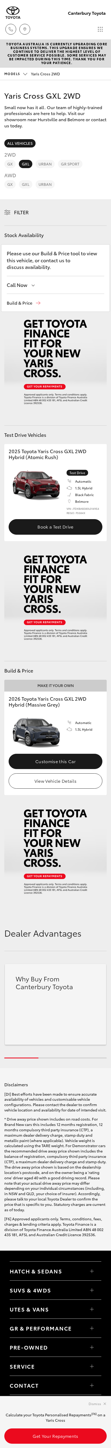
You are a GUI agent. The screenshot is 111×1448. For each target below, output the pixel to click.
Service (22, 1366)
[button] (23, 303)
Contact (24, 1385)
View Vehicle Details (55, 781)
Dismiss (95, 1403)
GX (10, 164)
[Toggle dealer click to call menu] (10, 29)
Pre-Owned (29, 1347)
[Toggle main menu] (100, 29)
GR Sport (70, 164)
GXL (25, 164)
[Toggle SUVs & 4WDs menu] (91, 1290)
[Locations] (24, 29)
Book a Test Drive (55, 526)
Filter (21, 212)
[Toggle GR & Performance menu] (91, 1328)
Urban (45, 164)
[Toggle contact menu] (91, 1347)
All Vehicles (20, 143)
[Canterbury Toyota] (12, 12)
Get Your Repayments (55, 1436)
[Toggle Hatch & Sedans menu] (91, 1271)
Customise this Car (55, 761)
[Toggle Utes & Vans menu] (91, 1309)
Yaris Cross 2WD (32, 73)
